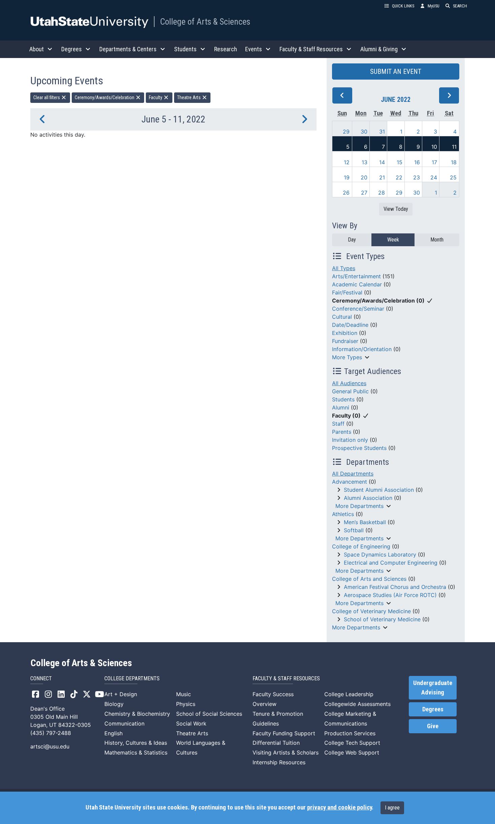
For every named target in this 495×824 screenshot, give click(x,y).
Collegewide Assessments (357, 704)
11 (454, 146)
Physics (185, 704)
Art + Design (120, 694)
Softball (354, 530)
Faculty (156, 97)
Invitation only (350, 439)
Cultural (342, 316)
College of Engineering (361, 546)
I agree (392, 807)
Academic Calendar (357, 284)
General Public (350, 391)
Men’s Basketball (365, 522)
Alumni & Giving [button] (379, 49)
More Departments (359, 506)
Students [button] (185, 49)
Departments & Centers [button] (128, 49)
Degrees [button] (71, 49)
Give (432, 726)
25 (453, 177)
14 (382, 162)
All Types (343, 268)
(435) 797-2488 (50, 733)
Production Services (349, 733)
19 (347, 177)
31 (382, 131)
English (113, 733)
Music (183, 694)
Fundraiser (345, 341)
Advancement (349, 481)
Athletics (343, 514)
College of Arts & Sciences (205, 22)
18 (454, 162)
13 (364, 162)
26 (346, 192)
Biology (114, 704)
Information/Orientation (362, 349)
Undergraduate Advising (432, 687)
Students (343, 399)
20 (364, 177)
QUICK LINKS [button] (403, 5)
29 (346, 131)
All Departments (352, 473)
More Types (347, 357)
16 (417, 162)
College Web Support (351, 752)
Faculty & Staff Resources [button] (311, 49)
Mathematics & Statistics (135, 752)
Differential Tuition (276, 742)
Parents (341, 431)
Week (393, 239)
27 (364, 192)
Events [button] (253, 49)
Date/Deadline (350, 324)
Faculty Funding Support (284, 733)
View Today (396, 209)
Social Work (191, 723)
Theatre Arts (189, 97)
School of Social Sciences (209, 713)
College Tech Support (352, 742)
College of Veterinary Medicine (371, 611)
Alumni (340, 407)
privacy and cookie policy (339, 807)
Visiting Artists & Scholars (286, 752)
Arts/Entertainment (356, 276)
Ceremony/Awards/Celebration (105, 97)
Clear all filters (47, 97)
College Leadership (348, 694)
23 (416, 177)
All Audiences (349, 383)
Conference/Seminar (358, 308)
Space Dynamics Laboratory (380, 554)
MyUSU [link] (433, 5)
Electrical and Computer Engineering (390, 562)
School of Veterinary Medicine (382, 619)
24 (433, 177)
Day (352, 239)
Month (436, 239)
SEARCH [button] (460, 5)
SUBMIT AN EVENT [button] (395, 71)
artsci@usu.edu (49, 746)
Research (225, 49)
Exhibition (344, 333)
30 (364, 131)
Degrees (432, 709)
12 (347, 162)
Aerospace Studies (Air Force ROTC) (390, 595)
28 (381, 192)
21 (382, 177)
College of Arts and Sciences (369, 578)
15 (399, 162)
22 (399, 177)
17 (434, 162)
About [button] (36, 49)
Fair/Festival (347, 292)
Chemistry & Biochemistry (137, 713)
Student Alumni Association (379, 489)
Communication (124, 723)
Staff (338, 423)
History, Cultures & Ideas (135, 742)
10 (434, 146)
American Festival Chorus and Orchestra (395, 587)
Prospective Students (359, 448)
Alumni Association (368, 497)
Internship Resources (279, 762)
